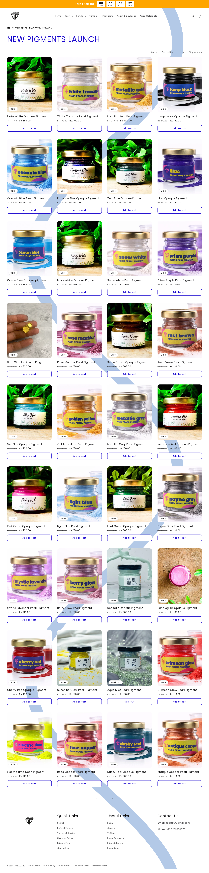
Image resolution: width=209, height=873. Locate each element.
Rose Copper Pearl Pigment (76, 771)
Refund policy (34, 866)
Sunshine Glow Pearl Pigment (77, 690)
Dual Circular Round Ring (24, 362)
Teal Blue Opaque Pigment (125, 198)
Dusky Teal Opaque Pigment (126, 771)
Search (61, 823)
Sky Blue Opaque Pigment (24, 444)
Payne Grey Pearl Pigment (175, 526)
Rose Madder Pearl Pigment (76, 362)
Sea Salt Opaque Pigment (125, 608)
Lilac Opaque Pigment (173, 198)
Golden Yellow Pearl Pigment (77, 444)
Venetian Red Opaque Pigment (179, 444)
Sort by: (155, 52)
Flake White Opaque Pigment (27, 116)
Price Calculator (116, 843)
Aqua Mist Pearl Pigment (124, 690)
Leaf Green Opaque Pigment (126, 526)
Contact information (101, 866)
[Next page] (112, 799)
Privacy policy (49, 866)
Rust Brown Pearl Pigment (175, 362)
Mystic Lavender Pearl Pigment (28, 608)
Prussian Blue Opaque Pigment (78, 198)
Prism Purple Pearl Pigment (176, 280)
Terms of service (65, 866)
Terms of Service (66, 833)
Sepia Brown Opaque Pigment (128, 362)
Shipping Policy (65, 838)
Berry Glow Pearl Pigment (74, 608)
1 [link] (96, 798)
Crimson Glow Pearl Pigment (177, 690)
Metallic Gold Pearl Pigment (126, 116)
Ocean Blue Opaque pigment (27, 280)
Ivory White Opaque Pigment (77, 280)
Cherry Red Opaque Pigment (26, 690)
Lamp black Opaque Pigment (177, 116)
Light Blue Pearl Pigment (73, 526)
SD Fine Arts (20, 866)
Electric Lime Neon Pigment (26, 771)
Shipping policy (82, 866)
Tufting (111, 833)
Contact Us (63, 848)
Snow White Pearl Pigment (125, 280)
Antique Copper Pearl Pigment (178, 771)
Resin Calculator (116, 838)
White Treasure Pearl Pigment (78, 116)
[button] (68, 16)
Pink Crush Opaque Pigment (26, 526)
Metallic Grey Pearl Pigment (126, 444)
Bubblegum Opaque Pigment (177, 608)
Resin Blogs (113, 848)
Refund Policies (65, 828)
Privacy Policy (64, 843)
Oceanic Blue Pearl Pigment (26, 198)
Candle (111, 828)
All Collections (19, 27)
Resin (110, 823)
